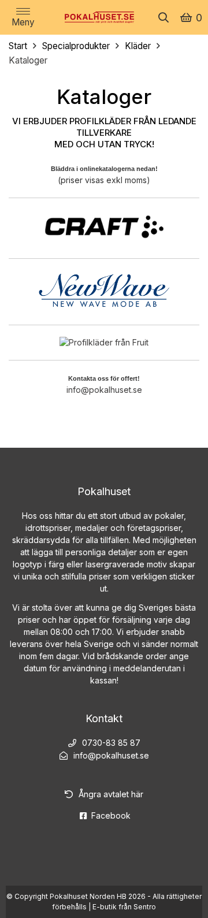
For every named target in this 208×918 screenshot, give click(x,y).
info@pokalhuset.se (104, 390)
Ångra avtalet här (111, 794)
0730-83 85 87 (111, 743)
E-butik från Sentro (124, 906)
